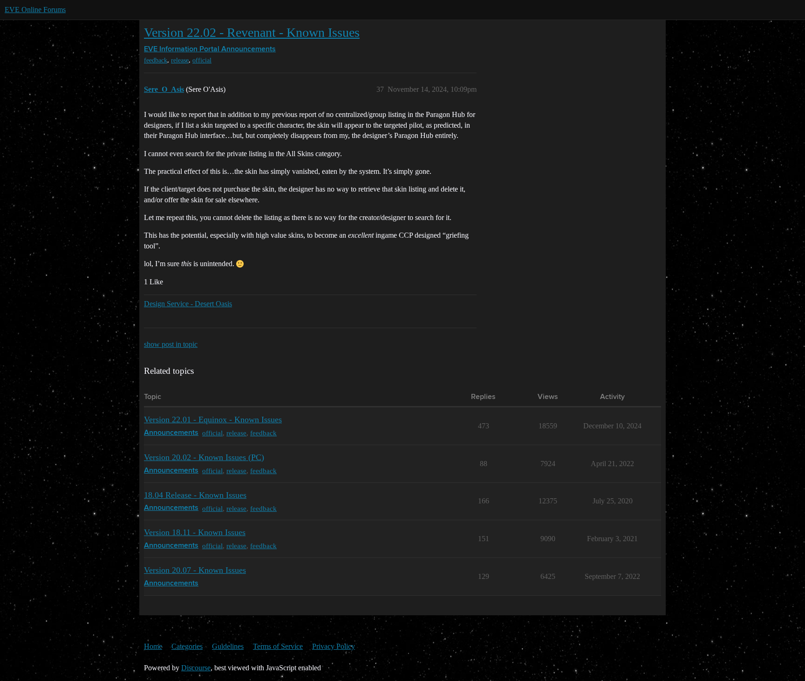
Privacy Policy (333, 646)
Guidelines (228, 646)
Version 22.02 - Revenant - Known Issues (252, 32)
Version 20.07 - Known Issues (195, 570)
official (201, 60)
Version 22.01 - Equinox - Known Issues (213, 419)
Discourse (196, 668)
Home (153, 646)
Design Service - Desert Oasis (188, 304)
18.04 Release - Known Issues (195, 495)
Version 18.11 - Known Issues (195, 532)
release (180, 60)
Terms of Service (278, 646)
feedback (155, 60)
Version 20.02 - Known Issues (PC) (204, 457)
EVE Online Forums (35, 10)
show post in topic (171, 344)
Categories (187, 646)
